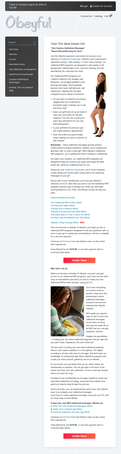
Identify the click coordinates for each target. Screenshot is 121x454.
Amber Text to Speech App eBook (67, 409)
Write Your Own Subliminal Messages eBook (72, 406)
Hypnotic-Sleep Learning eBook (64, 222)
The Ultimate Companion (22, 69)
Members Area (17, 64)
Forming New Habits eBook (63, 205)
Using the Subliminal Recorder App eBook (71, 412)
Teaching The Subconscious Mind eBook (68, 211)
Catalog (98, 16)
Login (85, 6)
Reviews (67, 241)
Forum (12, 59)
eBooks (13, 54)
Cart (108, 16)
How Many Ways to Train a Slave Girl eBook (70, 215)
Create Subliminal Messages (18, 81)
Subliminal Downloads (21, 74)
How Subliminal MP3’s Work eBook (66, 202)
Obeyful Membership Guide (63, 198)
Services (13, 49)
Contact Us (86, 16)
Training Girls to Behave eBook (64, 209)
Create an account (102, 6)
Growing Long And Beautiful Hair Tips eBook (70, 217)
